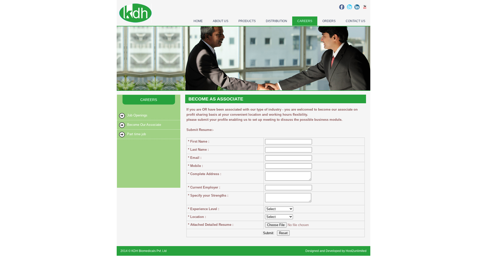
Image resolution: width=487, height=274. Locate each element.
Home (198, 21)
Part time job (136, 134)
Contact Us (355, 21)
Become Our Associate (144, 125)
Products (247, 21)
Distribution (276, 21)
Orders (329, 21)
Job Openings (137, 115)
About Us (220, 21)
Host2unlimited (356, 251)
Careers (304, 21)
